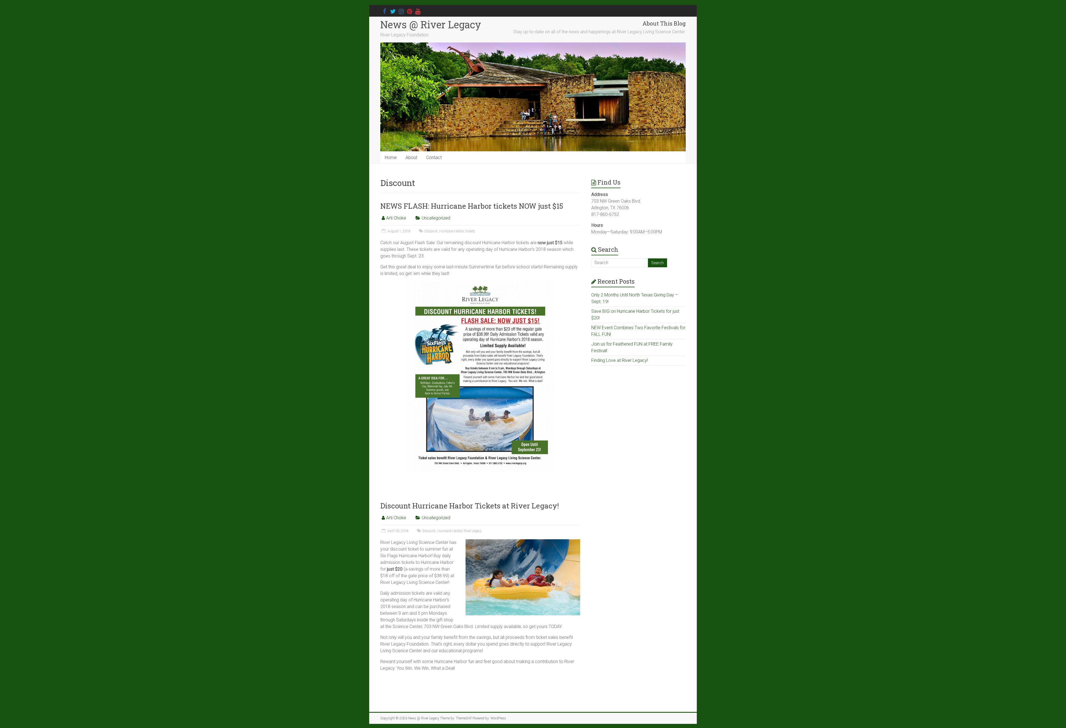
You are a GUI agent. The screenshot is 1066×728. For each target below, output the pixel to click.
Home (391, 157)
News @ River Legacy (430, 24)
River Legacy (473, 531)
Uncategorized (436, 218)
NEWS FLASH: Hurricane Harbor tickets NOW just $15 (471, 206)
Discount (431, 231)
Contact (434, 157)
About (411, 157)
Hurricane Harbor (451, 231)
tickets (470, 231)
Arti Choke (396, 218)
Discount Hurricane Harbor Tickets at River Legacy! (469, 505)
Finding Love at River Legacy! (619, 360)
